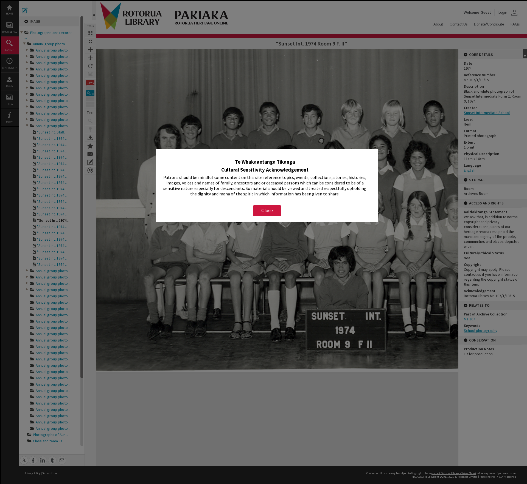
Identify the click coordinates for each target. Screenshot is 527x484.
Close (267, 210)
